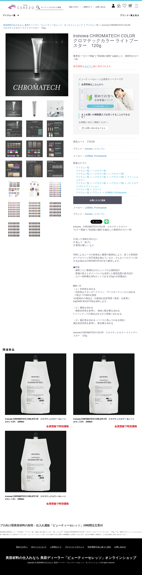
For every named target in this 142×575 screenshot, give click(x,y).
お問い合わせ (101, 7)
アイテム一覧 (9, 15)
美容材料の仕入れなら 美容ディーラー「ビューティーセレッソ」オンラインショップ (71, 558)
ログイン (88, 66)
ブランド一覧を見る (129, 15)
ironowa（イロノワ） (95, 148)
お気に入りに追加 (97, 200)
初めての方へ (74, 7)
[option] (37, 64)
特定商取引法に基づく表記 (99, 547)
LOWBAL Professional (95, 156)
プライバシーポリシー (74, 547)
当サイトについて (39, 547)
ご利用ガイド (87, 7)
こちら (95, 84)
